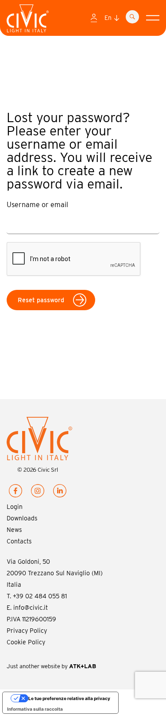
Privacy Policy (27, 630)
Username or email (37, 204)
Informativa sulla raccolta (35, 709)
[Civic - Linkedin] (59, 492)
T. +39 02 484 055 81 (37, 596)
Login (15, 506)
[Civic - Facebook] (15, 492)
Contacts (19, 541)
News (14, 529)
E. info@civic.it (27, 607)
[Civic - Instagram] (37, 492)
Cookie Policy (26, 642)
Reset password (41, 300)
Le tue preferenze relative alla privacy (69, 698)
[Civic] (28, 20)
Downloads (22, 518)
